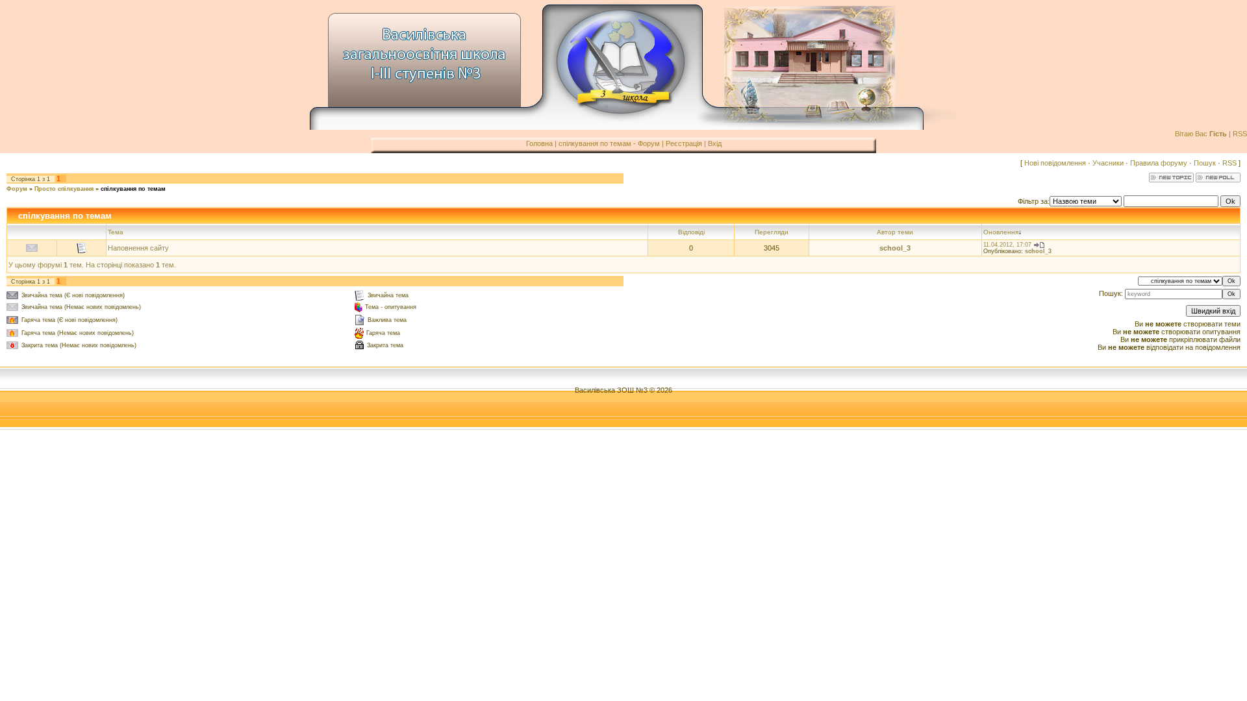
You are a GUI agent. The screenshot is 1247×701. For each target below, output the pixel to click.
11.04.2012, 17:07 (1007, 244)
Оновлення (1000, 232)
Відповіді (691, 232)
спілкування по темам (133, 189)
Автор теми (895, 232)
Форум (16, 189)
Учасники (1108, 163)
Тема (115, 232)
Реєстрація (684, 143)
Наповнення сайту (138, 248)
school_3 (895, 248)
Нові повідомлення (1055, 163)
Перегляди (771, 232)
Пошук (1205, 163)
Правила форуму (1158, 163)
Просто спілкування (64, 189)
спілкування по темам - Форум (609, 143)
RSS (1240, 134)
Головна (539, 143)
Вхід (715, 143)
